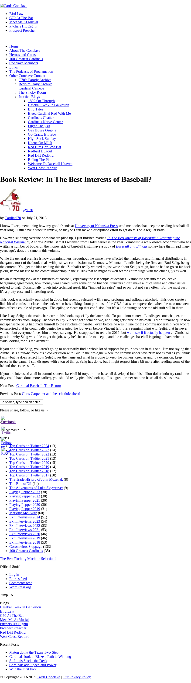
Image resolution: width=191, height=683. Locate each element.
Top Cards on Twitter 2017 (29, 475)
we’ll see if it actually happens (149, 333)
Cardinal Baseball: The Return (38, 386)
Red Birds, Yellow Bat (44, 147)
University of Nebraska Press (96, 226)
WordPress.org (20, 587)
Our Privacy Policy (77, 677)
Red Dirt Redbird (41, 155)
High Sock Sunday (42, 139)
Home (13, 46)
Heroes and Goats (22, 55)
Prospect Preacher (22, 30)
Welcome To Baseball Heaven (50, 164)
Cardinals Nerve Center (45, 122)
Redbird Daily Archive (35, 84)
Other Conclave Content (27, 76)
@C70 (28, 210)
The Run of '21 (20, 484)
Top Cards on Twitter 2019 (29, 467)
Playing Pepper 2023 (24, 492)
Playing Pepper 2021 (24, 500)
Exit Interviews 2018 (24, 542)
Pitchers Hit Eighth (23, 26)
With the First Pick (23, 669)
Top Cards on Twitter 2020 (29, 463)
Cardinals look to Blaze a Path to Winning (40, 657)
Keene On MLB (40, 143)
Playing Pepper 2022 (24, 496)
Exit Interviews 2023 (24, 521)
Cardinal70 (13, 218)
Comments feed (20, 583)
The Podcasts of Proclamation (31, 71)
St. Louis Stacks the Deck (28, 661)
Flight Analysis (39, 126)
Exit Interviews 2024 (24, 517)
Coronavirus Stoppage (25, 546)
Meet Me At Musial (23, 22)
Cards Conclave (48, 677)
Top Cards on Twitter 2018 (29, 471)
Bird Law (16, 14)
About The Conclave (24, 50)
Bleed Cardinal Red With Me (49, 113)
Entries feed (18, 579)
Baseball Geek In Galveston (48, 105)
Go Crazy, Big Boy (42, 134)
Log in (14, 574)
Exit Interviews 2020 (24, 534)
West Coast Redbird (42, 168)
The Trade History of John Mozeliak (36, 479)
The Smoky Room (32, 92)
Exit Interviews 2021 (24, 530)
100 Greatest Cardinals (26, 59)
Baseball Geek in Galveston (20, 607)
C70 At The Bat (21, 18)
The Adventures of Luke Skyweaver (36, 488)
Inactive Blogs (29, 97)
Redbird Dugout (40, 151)
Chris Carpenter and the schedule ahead (51, 394)
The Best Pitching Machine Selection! (28, 559)
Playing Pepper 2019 (24, 509)
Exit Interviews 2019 (24, 538)
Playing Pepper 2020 (24, 505)
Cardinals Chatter (41, 118)
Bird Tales (35, 109)
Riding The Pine (40, 160)
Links (13, 67)
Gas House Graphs (42, 130)
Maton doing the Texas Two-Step (33, 652)
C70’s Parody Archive (35, 80)
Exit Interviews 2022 (24, 526)
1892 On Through (41, 101)
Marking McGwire (23, 513)
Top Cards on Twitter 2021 (29, 458)
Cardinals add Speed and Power (32, 665)
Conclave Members (23, 63)
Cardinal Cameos (31, 88)
